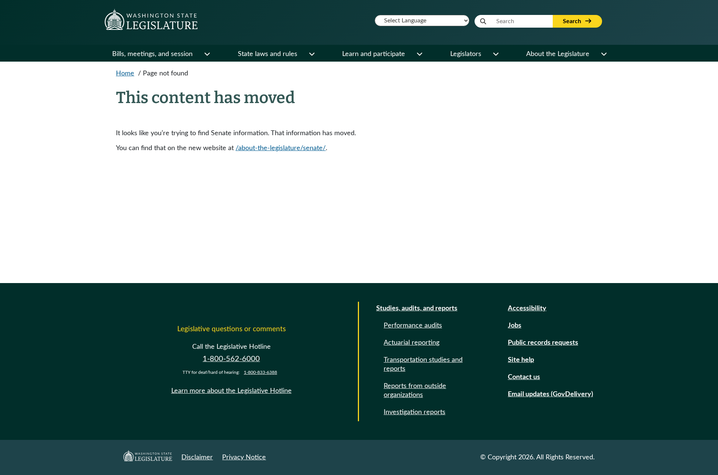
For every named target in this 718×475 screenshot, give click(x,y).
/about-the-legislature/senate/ (281, 148)
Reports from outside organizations (415, 390)
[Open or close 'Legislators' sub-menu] (495, 54)
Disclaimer (197, 457)
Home (125, 73)
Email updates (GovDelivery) (550, 394)
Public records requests (543, 342)
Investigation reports (414, 412)
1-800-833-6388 (260, 372)
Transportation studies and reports (423, 364)
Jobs (514, 325)
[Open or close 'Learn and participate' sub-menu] (419, 54)
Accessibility (527, 308)
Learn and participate (373, 54)
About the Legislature (557, 54)
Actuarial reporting (411, 342)
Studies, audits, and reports (416, 308)
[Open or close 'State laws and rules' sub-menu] (311, 54)
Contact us (524, 377)
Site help (521, 360)
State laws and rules (267, 54)
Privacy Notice (244, 457)
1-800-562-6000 (231, 359)
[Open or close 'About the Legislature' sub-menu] (603, 54)
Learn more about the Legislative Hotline (231, 391)
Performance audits (413, 325)
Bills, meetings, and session (152, 54)
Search (573, 21)
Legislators (465, 54)
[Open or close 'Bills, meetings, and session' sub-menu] (207, 54)
